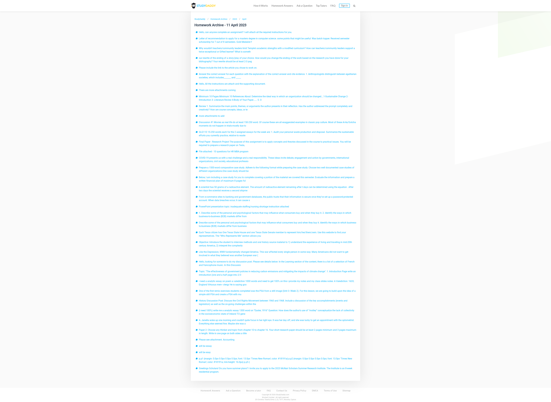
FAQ (332, 5)
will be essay (205, 346)
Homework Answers (282, 5)
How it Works (261, 5)
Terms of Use (330, 390)
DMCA (315, 390)
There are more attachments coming (217, 90)
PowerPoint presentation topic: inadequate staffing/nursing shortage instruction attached (244, 206)
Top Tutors (321, 5)
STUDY (206, 6)
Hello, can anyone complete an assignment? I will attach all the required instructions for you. (245, 32)
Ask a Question (304, 5)
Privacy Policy (299, 390)
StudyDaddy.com (282, 395)
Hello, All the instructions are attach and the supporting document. (232, 83)
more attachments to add (211, 116)
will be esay (205, 352)
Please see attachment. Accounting (216, 339)
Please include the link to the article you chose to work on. (228, 67)
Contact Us (281, 390)
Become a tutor (253, 390)
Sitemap (346, 390)
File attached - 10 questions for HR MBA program (223, 151)
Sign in (344, 5)
